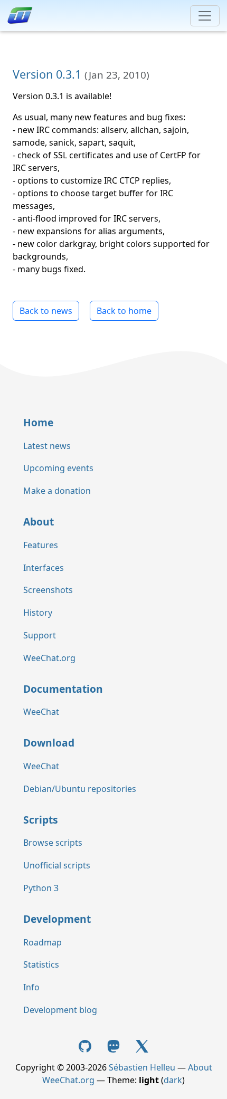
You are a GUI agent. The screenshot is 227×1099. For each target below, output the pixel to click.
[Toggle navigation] (205, 15)
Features (40, 545)
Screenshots (48, 590)
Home (38, 422)
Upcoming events (58, 468)
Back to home (124, 311)
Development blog (60, 1010)
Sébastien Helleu (142, 1067)
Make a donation (57, 490)
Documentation (63, 689)
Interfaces (43, 568)
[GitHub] (86, 1045)
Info (31, 987)
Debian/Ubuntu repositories (79, 789)
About (38, 521)
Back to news (46, 311)
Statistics (41, 964)
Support (39, 635)
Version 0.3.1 (47, 74)
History (37, 612)
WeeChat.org (49, 658)
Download (48, 742)
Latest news (47, 446)
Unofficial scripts (56, 865)
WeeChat (41, 712)
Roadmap (42, 942)
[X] (142, 1045)
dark (173, 1080)
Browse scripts (52, 842)
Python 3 (41, 888)
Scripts (40, 820)
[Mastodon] (114, 1045)
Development (57, 919)
